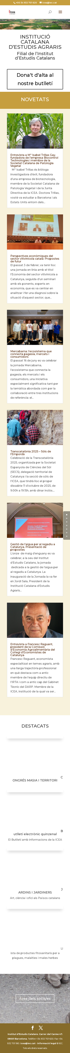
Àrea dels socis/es (35, 999)
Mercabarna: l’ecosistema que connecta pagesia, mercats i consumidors (31, 354)
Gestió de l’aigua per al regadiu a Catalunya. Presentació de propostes (32, 547)
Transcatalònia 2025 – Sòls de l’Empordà (30, 453)
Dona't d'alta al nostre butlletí (35, 79)
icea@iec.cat (27, 1043)
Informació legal (46, 1043)
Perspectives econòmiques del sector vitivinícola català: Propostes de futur (34, 258)
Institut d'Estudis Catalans (23, 1034)
